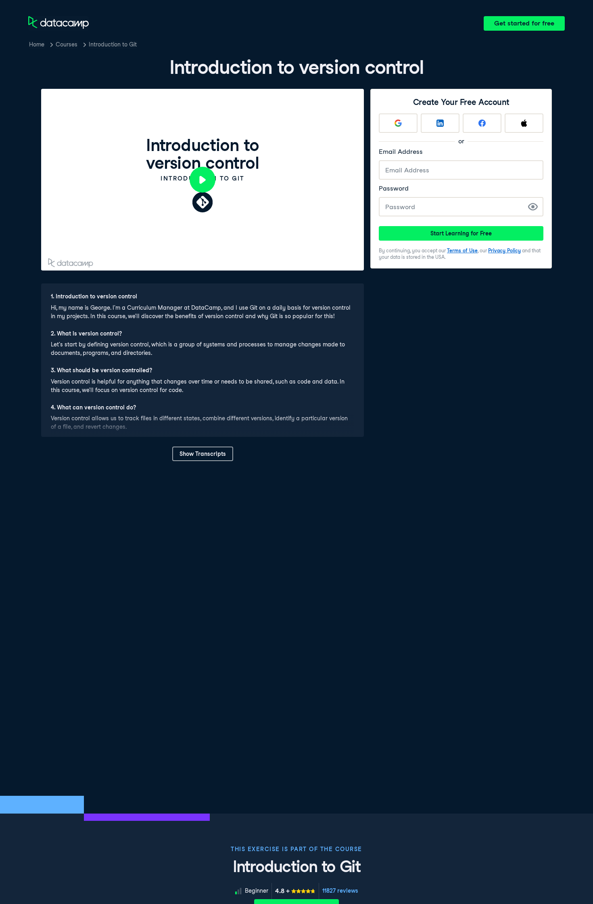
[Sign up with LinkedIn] (440, 123)
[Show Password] (533, 206)
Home (36, 44)
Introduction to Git (113, 44)
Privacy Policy (504, 250)
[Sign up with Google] (398, 123)
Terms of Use (462, 250)
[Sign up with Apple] (524, 123)
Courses (66, 44)
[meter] (295, 891)
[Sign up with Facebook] (482, 123)
